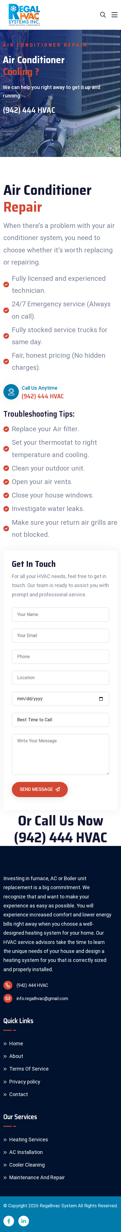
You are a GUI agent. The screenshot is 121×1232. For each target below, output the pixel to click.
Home (15, 1043)
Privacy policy (24, 1082)
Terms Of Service (28, 1069)
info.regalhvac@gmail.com (42, 998)
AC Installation (25, 1152)
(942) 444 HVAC (29, 110)
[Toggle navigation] (114, 15)
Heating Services (28, 1139)
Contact (18, 1094)
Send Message (37, 789)
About (15, 1056)
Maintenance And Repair (36, 1177)
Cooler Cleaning (26, 1165)
